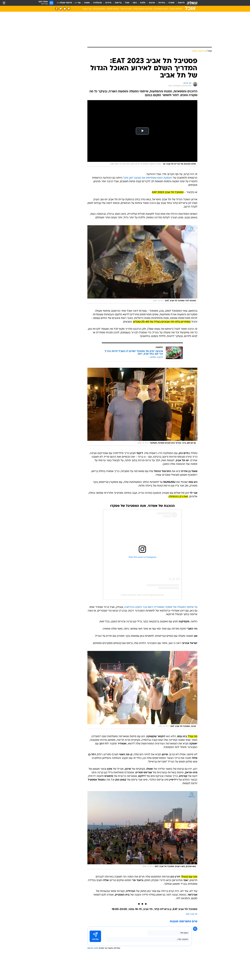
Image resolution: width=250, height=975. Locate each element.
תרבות (152, 3)
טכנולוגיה (97, 3)
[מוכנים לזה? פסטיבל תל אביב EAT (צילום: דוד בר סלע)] (142, 264)
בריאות (118, 3)
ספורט (171, 3)
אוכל (127, 3)
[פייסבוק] (56, 8)
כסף (135, 3)
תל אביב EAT (191, 914)
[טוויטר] (60, 8)
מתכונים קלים (99, 9)
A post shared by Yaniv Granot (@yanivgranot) (142, 595)
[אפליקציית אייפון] (65, 8)
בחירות (161, 3)
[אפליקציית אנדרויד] (69, 8)
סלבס (142, 3)
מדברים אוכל (126, 9)
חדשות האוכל (176, 9)
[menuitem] (179, 2)
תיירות (108, 3)
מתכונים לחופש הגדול (142, 9)
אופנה (87, 3)
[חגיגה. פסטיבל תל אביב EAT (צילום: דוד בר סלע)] (142, 690)
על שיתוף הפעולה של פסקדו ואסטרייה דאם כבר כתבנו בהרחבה (160, 607)
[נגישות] (4, 3)
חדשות (181, 3)
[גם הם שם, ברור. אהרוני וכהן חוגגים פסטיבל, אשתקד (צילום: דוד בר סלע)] (142, 407)
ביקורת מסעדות (161, 9)
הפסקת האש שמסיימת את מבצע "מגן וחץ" (147, 178)
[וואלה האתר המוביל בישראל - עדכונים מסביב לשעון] (192, 2)
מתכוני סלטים (112, 9)
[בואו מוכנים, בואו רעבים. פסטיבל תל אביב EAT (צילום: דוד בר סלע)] (142, 830)
